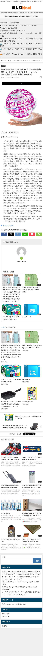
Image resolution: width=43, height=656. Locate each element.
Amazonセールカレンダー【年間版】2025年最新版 (18, 25)
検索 (3, 557)
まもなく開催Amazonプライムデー (9, 12)
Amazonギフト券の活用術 (9, 22)
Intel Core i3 (6, 589)
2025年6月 (6, 616)
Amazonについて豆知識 (8, 28)
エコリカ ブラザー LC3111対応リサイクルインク (19, 587)
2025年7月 (6, 614)
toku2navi (21, 262)
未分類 (3, 65)
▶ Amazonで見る (7, 225)
